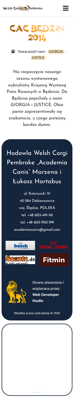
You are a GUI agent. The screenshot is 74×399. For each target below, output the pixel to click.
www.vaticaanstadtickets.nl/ (39, 392)
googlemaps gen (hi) (35, 392)
